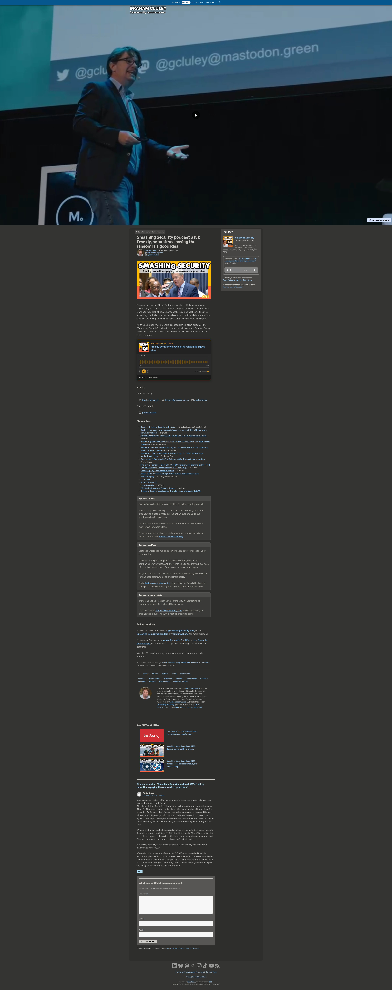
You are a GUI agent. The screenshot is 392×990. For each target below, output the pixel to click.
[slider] (236, 270)
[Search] (219, 2)
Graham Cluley (138, 2)
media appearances (177, 702)
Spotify (185, 640)
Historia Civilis (147, 485)
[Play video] (196, 115)
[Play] (228, 270)
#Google (179, 678)
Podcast (196, 2)
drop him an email (194, 707)
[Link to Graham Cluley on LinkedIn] (174, 966)
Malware (155, 673)
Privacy (174, 673)
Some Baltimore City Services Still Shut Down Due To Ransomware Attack (173, 436)
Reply (140, 871)
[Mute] (200, 371)
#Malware (204, 678)
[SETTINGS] (255, 270)
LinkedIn (160, 707)
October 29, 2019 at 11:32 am (153, 795)
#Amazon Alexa (154, 678)
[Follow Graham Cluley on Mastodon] (186, 966)
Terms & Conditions (199, 977)
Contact (205, 2)
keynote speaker (193, 688)
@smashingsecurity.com (181, 630)
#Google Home (191, 678)
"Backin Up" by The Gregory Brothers (157, 470)
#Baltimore (168, 678)
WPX (210, 982)
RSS (244, 280)
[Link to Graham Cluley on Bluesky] (180, 966)
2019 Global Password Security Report (158, 488)
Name (142, 919)
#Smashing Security (180, 681)
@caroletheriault (149, 412)
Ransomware (185, 673)
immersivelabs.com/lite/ (168, 610)
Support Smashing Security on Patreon (158, 427)
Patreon (226, 287)
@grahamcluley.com (155, 253)
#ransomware (164, 681)
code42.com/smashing (171, 536)
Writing (185, 2)
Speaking (176, 2)
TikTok (197, 704)
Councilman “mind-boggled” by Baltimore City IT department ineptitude (173, 459)
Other (249, 280)
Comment (143, 894)
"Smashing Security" (166, 704)
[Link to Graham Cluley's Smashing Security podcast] (192, 966)
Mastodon (204, 662)
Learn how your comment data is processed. (183, 948)
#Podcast (142, 681)
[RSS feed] (217, 966)
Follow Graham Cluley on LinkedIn (176, 662)
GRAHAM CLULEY (148, 8)
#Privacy (152, 681)
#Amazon (141, 678)
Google (145, 673)
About (214, 2)
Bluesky (194, 662)
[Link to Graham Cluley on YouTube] (211, 966)
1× (196, 371)
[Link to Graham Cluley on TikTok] (205, 966)
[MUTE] (250, 270)
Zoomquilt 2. (146, 479)
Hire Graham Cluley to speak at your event (190, 972)
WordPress (191, 982)
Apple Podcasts (171, 640)
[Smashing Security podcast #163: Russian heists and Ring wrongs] (152, 750)
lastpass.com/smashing (157, 583)
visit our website (180, 633)
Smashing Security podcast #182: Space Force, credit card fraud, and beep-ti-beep (181, 764)
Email (141, 930)
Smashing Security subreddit (152, 633)
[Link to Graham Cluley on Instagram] (199, 966)
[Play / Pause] (144, 371)
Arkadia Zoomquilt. (149, 482)
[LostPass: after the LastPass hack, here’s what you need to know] (152, 735)
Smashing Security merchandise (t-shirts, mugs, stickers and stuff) (170, 491)
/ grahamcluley (153, 255)
